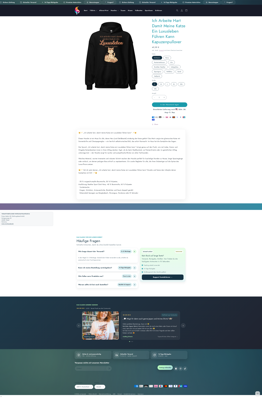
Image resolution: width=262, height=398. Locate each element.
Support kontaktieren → (163, 277)
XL (174, 84)
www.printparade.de (8, 224)
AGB (114, 394)
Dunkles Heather (159, 67)
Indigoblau (174, 67)
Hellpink (157, 76)
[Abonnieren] (109, 368)
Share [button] (156, 124)
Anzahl (154, 93)
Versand (161, 50)
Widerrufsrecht (93, 394)
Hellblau (169, 72)
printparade (83, 394)
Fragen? (110, 2)
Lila (171, 62)
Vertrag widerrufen (165, 368)
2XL (181, 84)
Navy (167, 58)
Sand (179, 72)
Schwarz (157, 58)
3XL (155, 89)
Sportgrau (157, 72)
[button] (93, 10)
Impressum (140, 394)
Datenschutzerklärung (105, 394)
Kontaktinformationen (130, 394)
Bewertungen (94, 2)
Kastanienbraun (159, 62)
